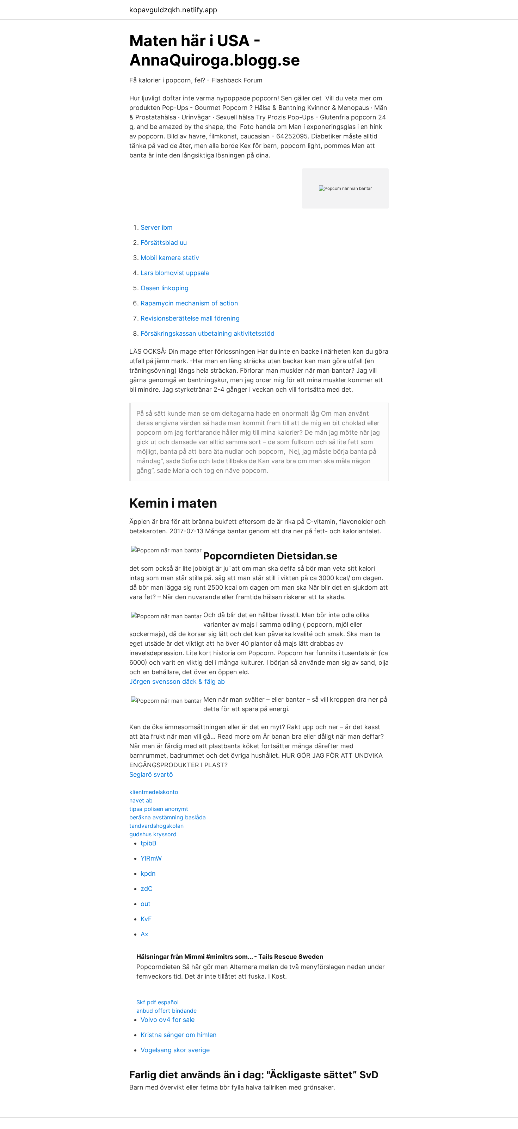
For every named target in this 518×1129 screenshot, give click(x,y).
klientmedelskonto (153, 791)
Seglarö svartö (151, 774)
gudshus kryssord (153, 834)
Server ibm (157, 227)
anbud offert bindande (166, 1010)
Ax (144, 934)
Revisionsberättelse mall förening (190, 318)
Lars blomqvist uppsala (175, 273)
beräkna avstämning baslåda (167, 817)
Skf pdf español (157, 1002)
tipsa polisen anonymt (158, 808)
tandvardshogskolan (156, 825)
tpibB (148, 843)
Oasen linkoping (165, 288)
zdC (147, 888)
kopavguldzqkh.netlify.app (173, 9)
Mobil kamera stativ (170, 257)
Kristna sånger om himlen (179, 1034)
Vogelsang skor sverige (175, 1050)
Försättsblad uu (164, 242)
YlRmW (151, 858)
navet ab (141, 800)
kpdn (148, 873)
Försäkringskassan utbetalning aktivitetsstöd (208, 333)
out (145, 903)
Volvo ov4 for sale (168, 1019)
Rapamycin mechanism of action (189, 303)
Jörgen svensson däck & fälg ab (177, 681)
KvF (146, 919)
